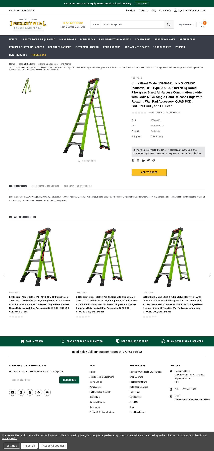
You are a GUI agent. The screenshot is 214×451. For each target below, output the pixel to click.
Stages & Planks (164, 39)
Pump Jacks (87, 39)
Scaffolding (142, 39)
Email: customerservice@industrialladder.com (192, 398)
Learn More (142, 3)
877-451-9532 (73, 23)
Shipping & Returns (78, 186)
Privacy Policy (9, 438)
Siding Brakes (67, 39)
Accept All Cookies (53, 445)
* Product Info (162, 47)
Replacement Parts (137, 47)
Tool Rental (135, 392)
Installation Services (139, 387)
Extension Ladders (87, 47)
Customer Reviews (45, 186)
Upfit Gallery (135, 397)
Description (18, 186)
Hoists (13, 39)
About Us (134, 402)
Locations (130, 10)
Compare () (165, 10)
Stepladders (187, 39)
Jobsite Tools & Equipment (38, 39)
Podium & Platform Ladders (26, 47)
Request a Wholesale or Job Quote (146, 372)
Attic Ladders (111, 47)
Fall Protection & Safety (115, 39)
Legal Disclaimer (137, 412)
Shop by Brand (136, 377)
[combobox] (132, 24)
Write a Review (173, 112)
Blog (132, 407)
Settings (12, 445)
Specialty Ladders (59, 47)
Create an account (196, 10)
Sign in (181, 10)
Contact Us (143, 10)
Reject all (29, 445)
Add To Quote (149, 172)
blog (154, 10)
